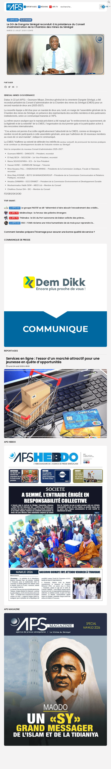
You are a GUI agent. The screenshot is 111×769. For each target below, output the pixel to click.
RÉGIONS (44, 7)
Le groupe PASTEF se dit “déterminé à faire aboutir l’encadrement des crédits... (60, 207)
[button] (109, 2)
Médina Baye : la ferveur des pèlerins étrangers (43, 212)
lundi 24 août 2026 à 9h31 (19, 366)
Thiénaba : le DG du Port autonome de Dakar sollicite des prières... (52, 217)
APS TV (55, 7)
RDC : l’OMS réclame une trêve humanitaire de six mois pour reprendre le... (57, 223)
